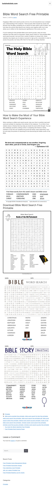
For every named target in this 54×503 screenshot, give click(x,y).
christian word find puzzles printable (13, 425)
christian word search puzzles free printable (36, 425)
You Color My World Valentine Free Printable (17, 427)
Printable (7, 414)
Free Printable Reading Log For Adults (13, 472)
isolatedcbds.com (10, 3)
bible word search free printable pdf (32, 418)
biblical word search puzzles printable (29, 420)
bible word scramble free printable (14, 416)
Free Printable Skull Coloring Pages (15, 429)
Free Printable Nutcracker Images (12, 465)
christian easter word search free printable (34, 422)
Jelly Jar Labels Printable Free (11, 470)
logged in (13, 440)
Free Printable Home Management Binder (14, 463)
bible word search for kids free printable (36, 416)
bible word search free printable (12, 418)
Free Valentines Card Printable (11, 468)
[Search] (26, 450)
